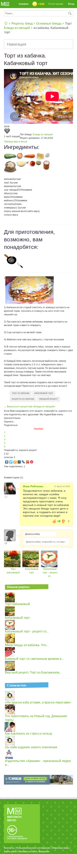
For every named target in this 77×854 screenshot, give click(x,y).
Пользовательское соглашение (33, 848)
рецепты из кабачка (23, 398)
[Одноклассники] (15, 461)
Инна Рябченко (33, 486)
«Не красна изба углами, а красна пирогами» (38, 702)
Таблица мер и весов (15, 141)
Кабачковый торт (17, 617)
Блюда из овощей (17, 28)
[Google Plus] (27, 461)
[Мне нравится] (54, 521)
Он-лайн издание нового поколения (31, 747)
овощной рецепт (48, 398)
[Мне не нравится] (63, 521)
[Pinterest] (32, 461)
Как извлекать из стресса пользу (28, 733)
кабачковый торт (43, 393)
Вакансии (44, 851)
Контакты (9, 848)
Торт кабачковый (17, 604)
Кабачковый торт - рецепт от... (50, 573)
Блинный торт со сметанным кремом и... (34, 658)
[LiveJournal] (23, 461)
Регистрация (55, 4)
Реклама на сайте (27, 851)
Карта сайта (10, 851)
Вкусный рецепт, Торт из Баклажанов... (33, 672)
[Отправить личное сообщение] (6, 496)
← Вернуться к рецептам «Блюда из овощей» (29, 406)
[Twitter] (11, 461)
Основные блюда (48, 23)
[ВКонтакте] (7, 461)
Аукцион (23, 4)
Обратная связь (60, 848)
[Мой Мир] (19, 461)
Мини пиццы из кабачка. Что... (27, 645)
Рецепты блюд (22, 23)
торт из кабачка (20, 393)
